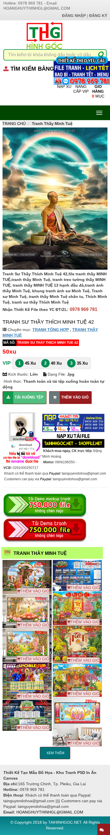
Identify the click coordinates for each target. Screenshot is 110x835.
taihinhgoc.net (64, 822)
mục (98, 91)
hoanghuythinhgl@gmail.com (36, 8)
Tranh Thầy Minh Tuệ (40, 553)
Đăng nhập (74, 15)
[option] (55, 198)
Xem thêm (55, 753)
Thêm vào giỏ (75, 397)
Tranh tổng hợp (50, 329)
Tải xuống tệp (29, 397)
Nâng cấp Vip (81, 89)
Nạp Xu (64, 86)
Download (29, 577)
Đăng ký (98, 15)
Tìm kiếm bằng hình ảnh (46, 69)
